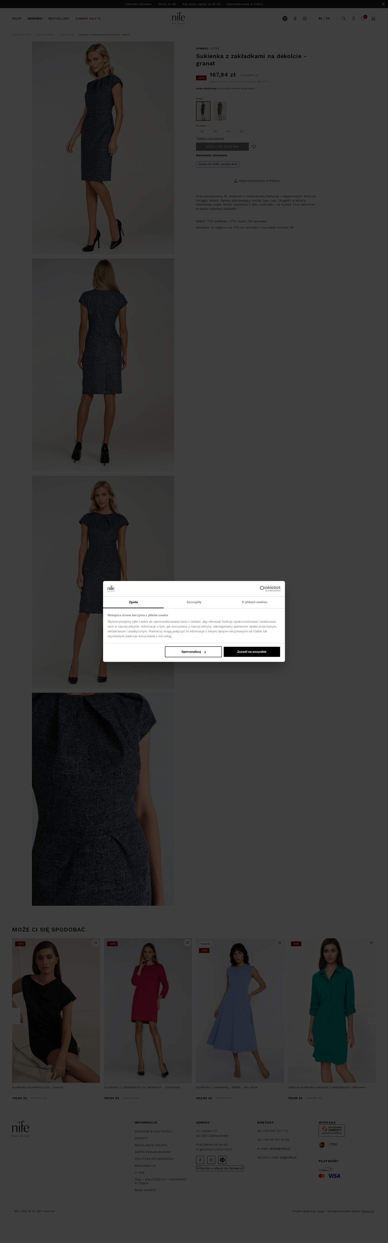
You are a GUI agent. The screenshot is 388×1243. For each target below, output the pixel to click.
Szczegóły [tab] (194, 602)
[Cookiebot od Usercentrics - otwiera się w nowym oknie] (262, 589)
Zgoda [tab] (133, 602)
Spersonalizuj (191, 652)
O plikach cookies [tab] (254, 602)
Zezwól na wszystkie (251, 652)
